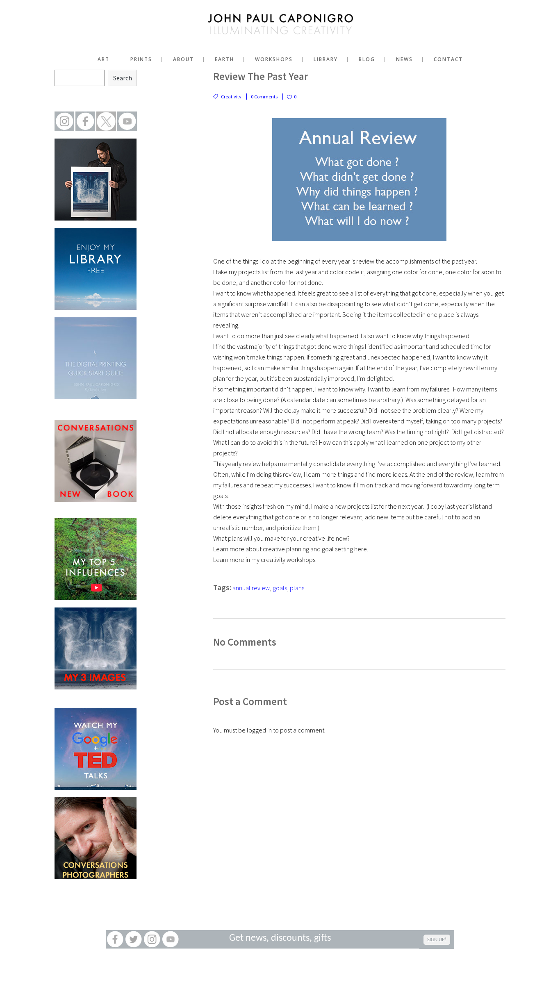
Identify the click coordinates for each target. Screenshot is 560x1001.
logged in (259, 730)
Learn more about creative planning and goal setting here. (290, 549)
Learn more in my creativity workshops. (264, 559)
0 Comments (264, 96)
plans (297, 588)
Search (122, 78)
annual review (251, 588)
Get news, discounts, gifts (280, 938)
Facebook (115, 939)
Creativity (231, 96)
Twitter (133, 939)
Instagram (152, 939)
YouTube (170, 939)
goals (280, 588)
